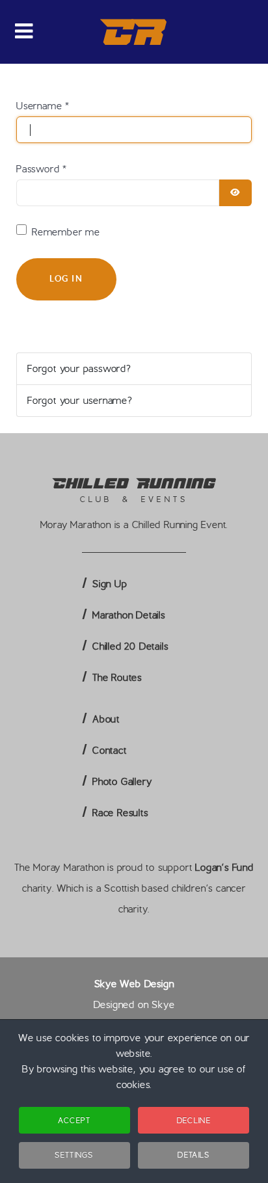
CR (134, 32)
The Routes (117, 678)
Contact (109, 750)
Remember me (66, 232)
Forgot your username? (80, 400)
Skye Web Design (134, 984)
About (106, 719)
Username (43, 106)
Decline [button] (194, 1120)
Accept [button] (74, 1120)
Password (41, 169)
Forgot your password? (79, 369)
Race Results (120, 813)
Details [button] (193, 1155)
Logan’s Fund (224, 867)
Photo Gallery (122, 782)
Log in (66, 279)
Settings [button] (74, 1155)
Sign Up (109, 584)
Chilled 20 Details (130, 646)
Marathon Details (128, 615)
